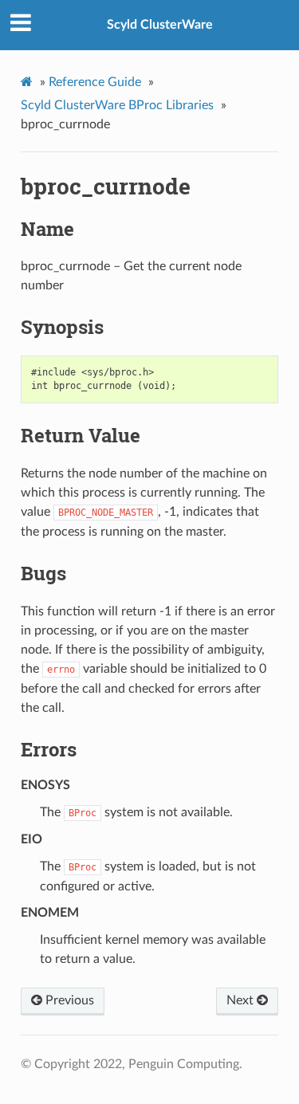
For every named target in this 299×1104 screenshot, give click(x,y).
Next (241, 1000)
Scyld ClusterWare (160, 24)
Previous (68, 1000)
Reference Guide (95, 82)
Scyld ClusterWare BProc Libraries (117, 105)
